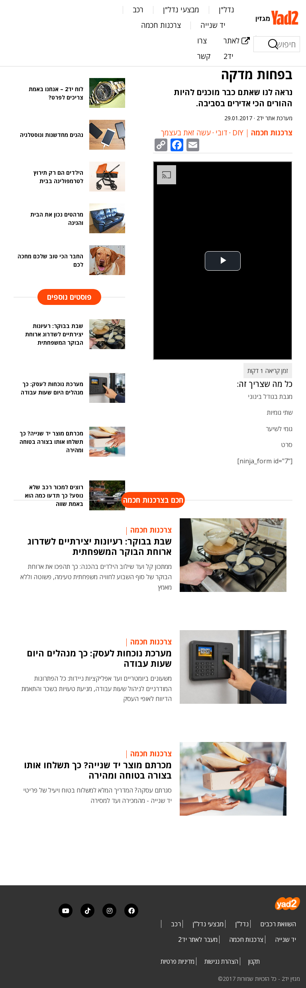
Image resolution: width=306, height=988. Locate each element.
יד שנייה (213, 25)
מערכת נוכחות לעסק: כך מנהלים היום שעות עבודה (99, 658)
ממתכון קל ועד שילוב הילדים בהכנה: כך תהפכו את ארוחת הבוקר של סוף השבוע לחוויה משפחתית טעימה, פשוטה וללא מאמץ (96, 576)
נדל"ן (226, 9)
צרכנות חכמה (161, 25)
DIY (237, 132)
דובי (222, 132)
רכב (138, 9)
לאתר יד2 (231, 48)
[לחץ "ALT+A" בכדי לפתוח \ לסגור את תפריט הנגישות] (10, 12)
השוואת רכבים (278, 924)
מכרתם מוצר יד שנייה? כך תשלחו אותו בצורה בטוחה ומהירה (98, 770)
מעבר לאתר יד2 (198, 939)
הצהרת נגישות (221, 961)
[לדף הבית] (278, 16)
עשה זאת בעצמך (186, 132)
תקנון (254, 961)
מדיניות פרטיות (177, 961)
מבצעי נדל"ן (181, 9)
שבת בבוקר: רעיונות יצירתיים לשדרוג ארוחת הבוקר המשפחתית (99, 546)
